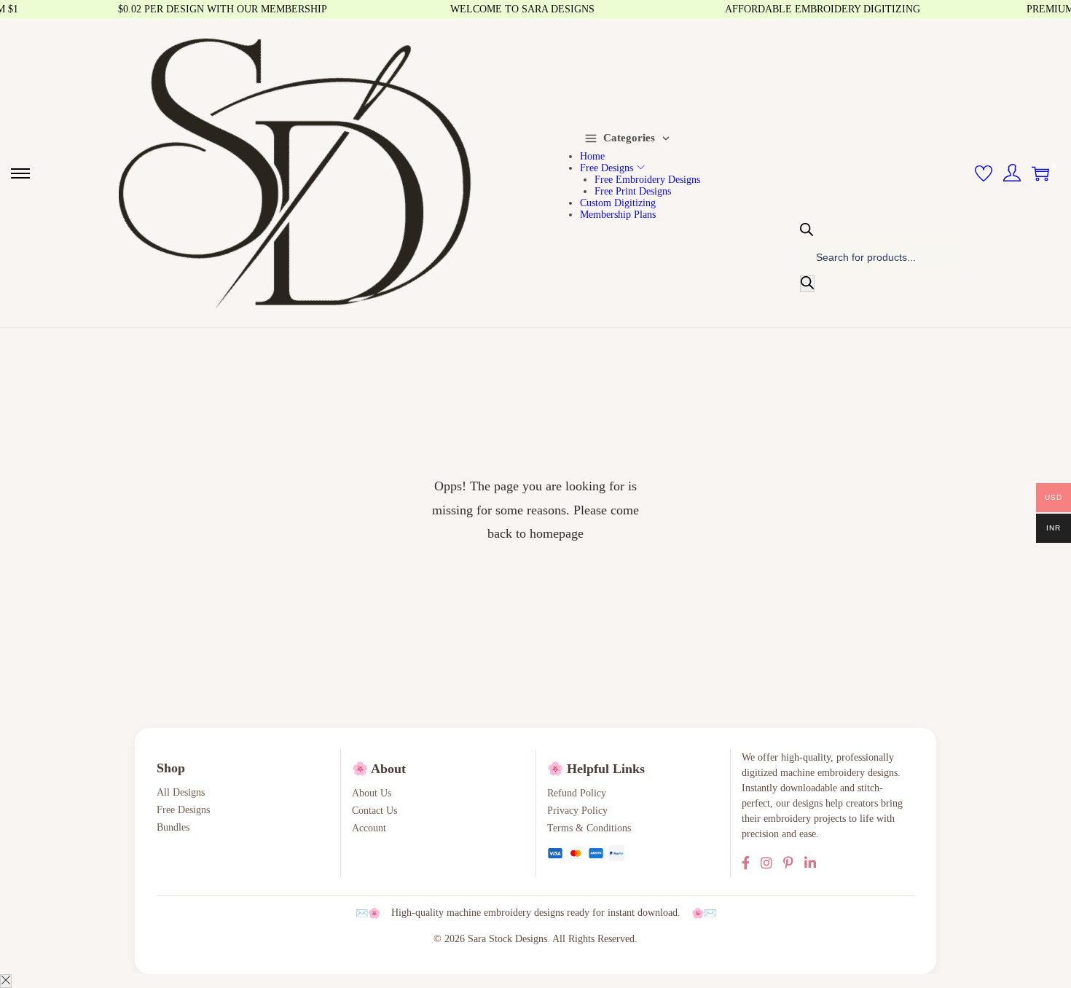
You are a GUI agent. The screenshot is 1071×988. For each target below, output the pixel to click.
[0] (1040, 173)
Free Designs (183, 809)
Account (369, 828)
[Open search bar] (806, 230)
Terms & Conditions (589, 828)
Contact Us (374, 810)
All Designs (181, 792)
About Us (371, 793)
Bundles (173, 827)
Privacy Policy (577, 810)
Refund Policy (576, 793)
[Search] (807, 283)
